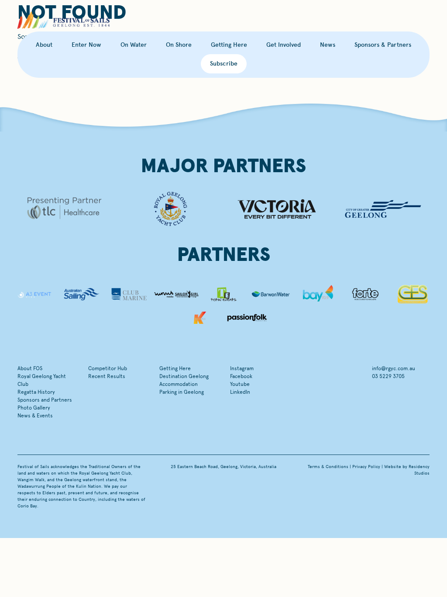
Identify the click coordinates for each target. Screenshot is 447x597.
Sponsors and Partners (44, 400)
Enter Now (86, 45)
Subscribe (223, 63)
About (44, 45)
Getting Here (229, 45)
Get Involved (283, 45)
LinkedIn (240, 392)
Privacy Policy (366, 466)
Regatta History (36, 392)
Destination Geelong (184, 376)
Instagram (242, 368)
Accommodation (178, 384)
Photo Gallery (33, 408)
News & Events (35, 416)
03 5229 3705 (388, 376)
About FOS (29, 368)
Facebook (241, 376)
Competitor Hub (107, 368)
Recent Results (106, 376)
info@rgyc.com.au (393, 368)
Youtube (240, 384)
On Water (133, 45)
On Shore (179, 45)
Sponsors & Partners (382, 45)
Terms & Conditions (328, 466)
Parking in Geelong (181, 392)
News (327, 45)
